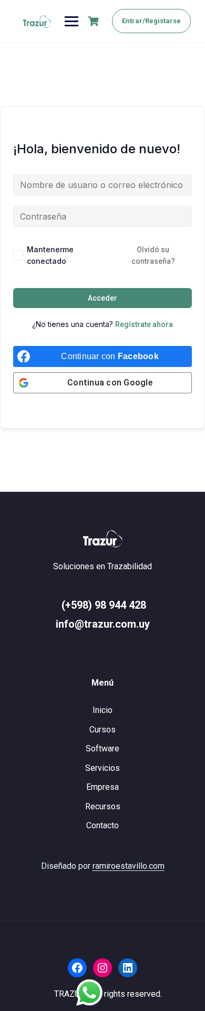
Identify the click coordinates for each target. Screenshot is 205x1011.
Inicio (102, 710)
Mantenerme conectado (50, 255)
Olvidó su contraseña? (153, 255)
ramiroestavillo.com (129, 866)
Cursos (102, 730)
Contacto (102, 825)
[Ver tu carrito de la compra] (94, 21)
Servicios (102, 768)
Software (102, 749)
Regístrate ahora (144, 324)
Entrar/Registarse (151, 21)
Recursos (102, 806)
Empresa (102, 787)
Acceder (102, 298)
